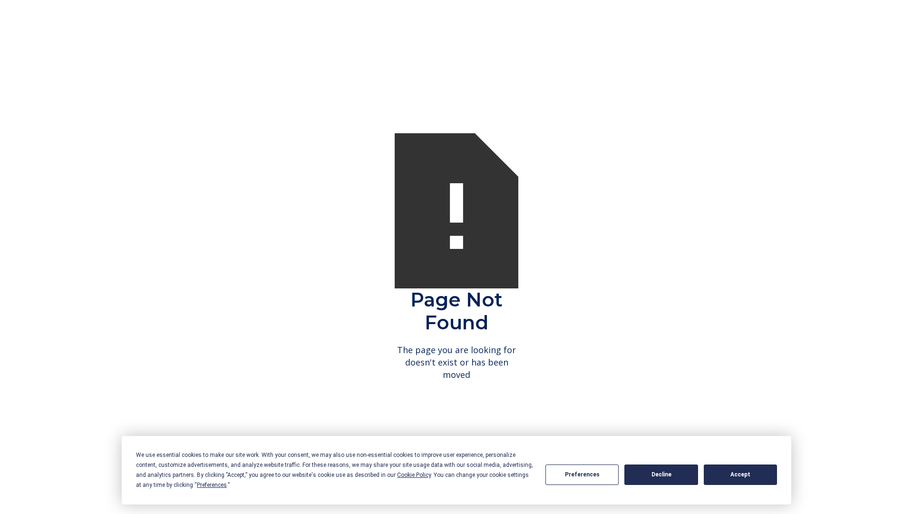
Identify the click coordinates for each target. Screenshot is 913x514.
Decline (661, 474)
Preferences (582, 474)
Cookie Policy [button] (414, 475)
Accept (740, 474)
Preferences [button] (212, 485)
